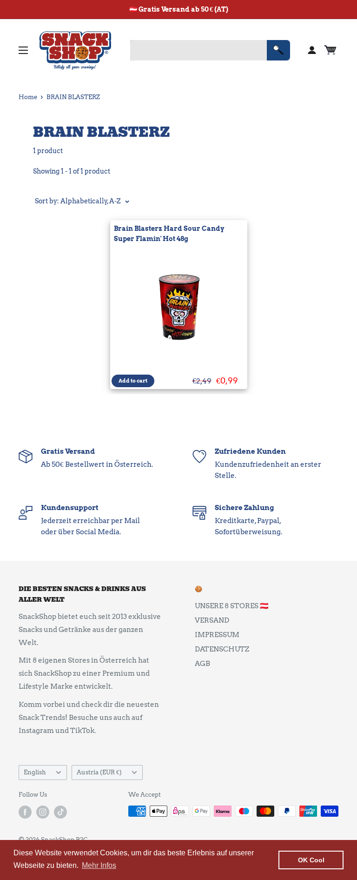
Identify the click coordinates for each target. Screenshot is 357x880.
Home (28, 97)
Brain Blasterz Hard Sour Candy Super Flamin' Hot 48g (169, 233)
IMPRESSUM (217, 635)
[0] (331, 50)
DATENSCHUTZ (222, 649)
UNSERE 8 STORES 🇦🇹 (232, 606)
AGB (202, 663)
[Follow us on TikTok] (60, 812)
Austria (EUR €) (99, 772)
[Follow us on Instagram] (42, 812)
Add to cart (133, 380)
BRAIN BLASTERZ (73, 97)
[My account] (312, 50)
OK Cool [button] (311, 860)
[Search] (278, 50)
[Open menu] (23, 50)
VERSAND (212, 620)
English (35, 772)
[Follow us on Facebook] (25, 812)
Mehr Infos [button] (99, 865)
